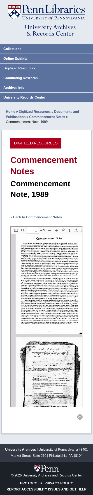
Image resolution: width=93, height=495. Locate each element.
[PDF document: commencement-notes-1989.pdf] (46, 316)
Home (10, 111)
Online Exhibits (15, 58)
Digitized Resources (19, 68)
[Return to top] (80, 418)
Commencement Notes (47, 117)
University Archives (20, 449)
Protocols (31, 483)
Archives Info (13, 88)
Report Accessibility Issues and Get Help (46, 489)
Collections (12, 49)
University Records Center (24, 97)
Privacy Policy (58, 483)
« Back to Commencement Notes (36, 217)
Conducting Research (20, 78)
